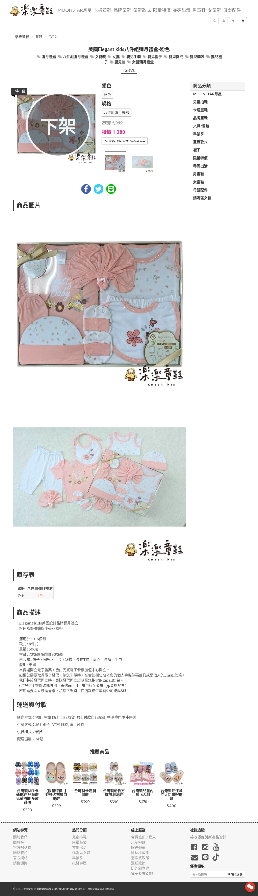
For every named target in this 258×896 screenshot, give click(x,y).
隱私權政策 (140, 852)
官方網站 (20, 858)
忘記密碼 (138, 842)
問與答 (18, 842)
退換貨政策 (140, 858)
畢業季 (198, 134)
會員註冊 (138, 837)
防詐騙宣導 (140, 868)
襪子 (196, 150)
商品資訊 (129, 70)
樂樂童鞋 (22, 37)
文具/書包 (201, 126)
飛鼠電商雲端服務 (99, 889)
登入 (152, 837)
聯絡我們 (20, 852)
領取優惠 (236, 874)
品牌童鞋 (122, 10)
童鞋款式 (142, 10)
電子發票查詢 (142, 873)
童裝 (39, 37)
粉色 (107, 95)
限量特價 (162, 10)
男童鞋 (199, 10)
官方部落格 (22, 847)
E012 (53, 37)
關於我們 (20, 837)
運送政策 (138, 863)
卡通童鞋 (102, 10)
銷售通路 (20, 863)
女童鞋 (214, 10)
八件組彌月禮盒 (116, 113)
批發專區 (79, 863)
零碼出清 (181, 10)
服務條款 (138, 847)
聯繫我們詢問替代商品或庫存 (126, 141)
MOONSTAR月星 (75, 10)
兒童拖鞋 (200, 102)
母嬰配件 (232, 10)
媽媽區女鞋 (202, 198)
